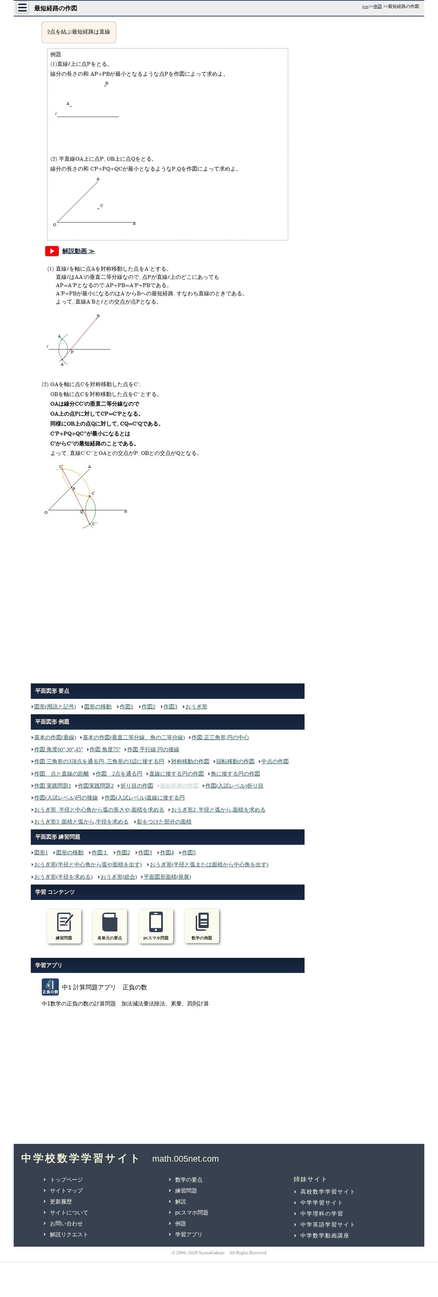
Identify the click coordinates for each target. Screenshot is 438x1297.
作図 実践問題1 (52, 786)
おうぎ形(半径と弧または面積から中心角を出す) (209, 864)
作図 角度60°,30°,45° (58, 749)
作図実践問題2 (96, 786)
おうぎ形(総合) (119, 877)
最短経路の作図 (179, 786)
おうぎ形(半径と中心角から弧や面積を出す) (88, 864)
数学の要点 (189, 1180)
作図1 (126, 706)
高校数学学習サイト (328, 1192)
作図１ (100, 852)
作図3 (170, 706)
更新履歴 (61, 1202)
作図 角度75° (105, 749)
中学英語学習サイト (328, 1224)
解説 (180, 1202)
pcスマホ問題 (191, 1212)
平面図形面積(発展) (167, 877)
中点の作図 (275, 761)
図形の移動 (98, 706)
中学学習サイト (322, 1203)
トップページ (66, 1180)
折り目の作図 (136, 786)
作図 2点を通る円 (119, 774)
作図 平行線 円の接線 (153, 749)
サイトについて (69, 1212)
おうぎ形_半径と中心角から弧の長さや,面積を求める (99, 810)
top (365, 6)
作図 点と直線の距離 (61, 774)
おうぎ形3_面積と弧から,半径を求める (81, 822)
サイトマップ (66, 1191)
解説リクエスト (69, 1234)
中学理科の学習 (322, 1213)
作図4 (167, 852)
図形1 (41, 852)
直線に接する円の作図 (176, 774)
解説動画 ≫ (78, 251)
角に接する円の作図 (235, 774)
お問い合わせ (66, 1223)
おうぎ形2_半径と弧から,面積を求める (218, 810)
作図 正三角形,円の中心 (220, 737)
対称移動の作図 (190, 761)
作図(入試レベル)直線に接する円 (145, 798)
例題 (377, 6)
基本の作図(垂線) (55, 737)
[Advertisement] (168, 608)
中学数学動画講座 (325, 1235)
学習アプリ (189, 1234)
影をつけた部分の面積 (164, 822)
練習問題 (186, 1191)
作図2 (148, 706)
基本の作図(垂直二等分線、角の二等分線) (134, 737)
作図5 (189, 852)
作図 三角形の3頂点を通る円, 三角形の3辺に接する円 (99, 761)
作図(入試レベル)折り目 (234, 786)
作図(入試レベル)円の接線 (66, 798)
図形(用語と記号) (55, 706)
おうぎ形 (196, 706)
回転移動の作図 (235, 761)
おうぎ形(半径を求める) (63, 877)
